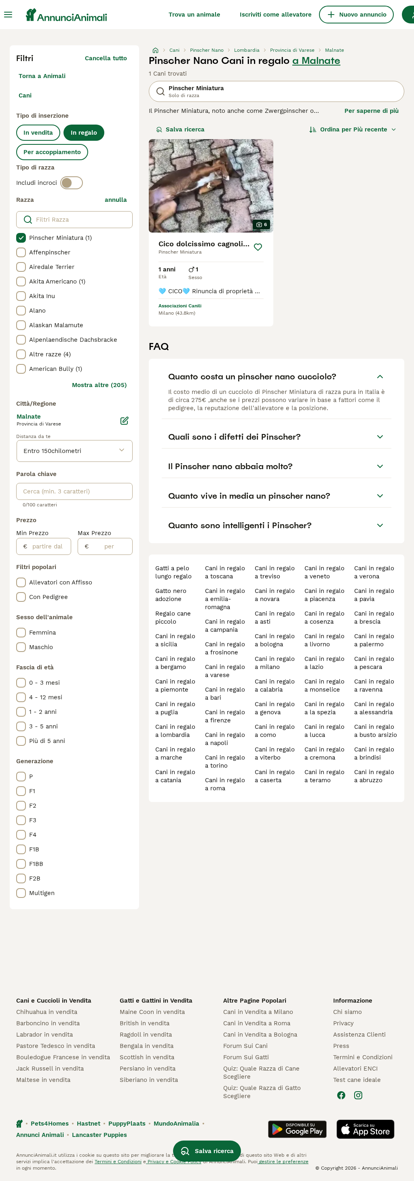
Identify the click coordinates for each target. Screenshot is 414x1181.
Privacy (343, 1023)
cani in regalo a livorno (324, 640)
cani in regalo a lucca (324, 731)
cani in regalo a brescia (374, 617)
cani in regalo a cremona (324, 753)
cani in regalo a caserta (275, 776)
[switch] (71, 182)
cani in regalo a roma (225, 784)
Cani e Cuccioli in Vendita (53, 1000)
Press (341, 1046)
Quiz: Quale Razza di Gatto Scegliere (262, 1092)
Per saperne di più (371, 110)
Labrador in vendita (44, 1034)
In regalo (84, 132)
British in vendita (144, 1023)
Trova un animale (194, 14)
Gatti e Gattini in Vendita (156, 1000)
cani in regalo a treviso (275, 572)
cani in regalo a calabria (275, 685)
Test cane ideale (357, 1080)
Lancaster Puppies (99, 1135)
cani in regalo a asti (275, 617)
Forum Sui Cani (245, 1046)
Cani (25, 95)
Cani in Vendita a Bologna (260, 1034)
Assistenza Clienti (359, 1034)
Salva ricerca (185, 129)
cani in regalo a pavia (374, 595)
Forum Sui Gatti (246, 1057)
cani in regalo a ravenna (374, 685)
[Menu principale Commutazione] (8, 14)
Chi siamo (347, 1012)
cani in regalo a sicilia (175, 640)
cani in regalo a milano (275, 663)
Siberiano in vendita (149, 1080)
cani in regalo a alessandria (374, 708)
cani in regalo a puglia (175, 708)
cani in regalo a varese (225, 671)
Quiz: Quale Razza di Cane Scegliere (261, 1072)
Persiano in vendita (147, 1068)
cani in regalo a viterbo (275, 753)
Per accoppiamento (52, 152)
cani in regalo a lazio (324, 663)
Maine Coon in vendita (152, 1012)
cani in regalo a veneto (324, 572)
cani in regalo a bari (225, 693)
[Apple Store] (365, 1129)
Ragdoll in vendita (146, 1034)
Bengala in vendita (146, 1046)
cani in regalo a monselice (324, 685)
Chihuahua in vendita (46, 1012)
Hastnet (88, 1123)
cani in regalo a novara (275, 595)
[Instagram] (358, 1095)
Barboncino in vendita (48, 1023)
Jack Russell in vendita (50, 1068)
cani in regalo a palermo (374, 640)
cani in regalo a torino (225, 761)
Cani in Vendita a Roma (256, 1023)
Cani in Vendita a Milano (258, 1012)
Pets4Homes (50, 1123)
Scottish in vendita (147, 1057)
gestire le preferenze (283, 1161)
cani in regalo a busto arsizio (375, 731)
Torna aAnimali (42, 76)
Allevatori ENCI (355, 1068)
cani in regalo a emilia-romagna (225, 599)
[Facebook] (341, 1095)
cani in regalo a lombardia (175, 731)
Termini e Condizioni (363, 1057)
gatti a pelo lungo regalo (173, 572)
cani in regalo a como (275, 731)
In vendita (38, 132)
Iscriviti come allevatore (276, 14)
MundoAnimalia (176, 1123)
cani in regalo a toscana (225, 572)
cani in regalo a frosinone (225, 648)
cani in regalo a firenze (225, 716)
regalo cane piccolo (173, 617)
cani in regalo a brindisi (374, 753)
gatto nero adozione (170, 595)
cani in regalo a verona (374, 572)
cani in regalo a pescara (374, 663)
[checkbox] (21, 238)
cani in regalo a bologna (275, 640)
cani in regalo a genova (275, 708)
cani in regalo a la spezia (324, 708)
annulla (116, 199)
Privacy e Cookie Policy (173, 1161)
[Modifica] (124, 421)
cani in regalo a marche (175, 753)
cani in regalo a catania (175, 776)
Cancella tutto (106, 58)
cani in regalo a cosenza (324, 617)
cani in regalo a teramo (324, 776)
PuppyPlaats (127, 1123)
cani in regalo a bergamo (175, 663)
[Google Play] (297, 1129)
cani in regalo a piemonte (175, 685)
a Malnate (316, 60)
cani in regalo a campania (225, 625)
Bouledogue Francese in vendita (63, 1057)
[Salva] (258, 247)
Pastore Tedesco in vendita (55, 1046)
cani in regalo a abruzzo (374, 776)
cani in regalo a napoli (225, 739)
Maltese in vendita (43, 1080)
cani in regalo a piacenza (324, 595)
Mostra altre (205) (99, 385)
